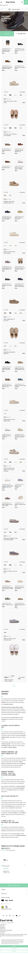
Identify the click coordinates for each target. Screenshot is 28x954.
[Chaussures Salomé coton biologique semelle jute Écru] (10, 195)
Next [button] (26, 10)
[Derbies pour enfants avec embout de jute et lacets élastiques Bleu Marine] (10, 461)
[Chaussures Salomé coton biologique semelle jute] (14, 182)
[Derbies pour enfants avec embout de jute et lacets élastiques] (14, 450)
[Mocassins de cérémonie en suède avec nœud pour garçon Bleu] (15, 531)
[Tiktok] (10, 915)
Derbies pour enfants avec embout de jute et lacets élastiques (9, 470)
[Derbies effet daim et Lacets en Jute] (14, 551)
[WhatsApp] (20, 915)
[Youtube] (16, 915)
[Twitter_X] (13, 915)
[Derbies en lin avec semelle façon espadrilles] (14, 232)
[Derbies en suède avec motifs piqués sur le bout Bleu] (5, 632)
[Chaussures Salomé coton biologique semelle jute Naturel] (5, 195)
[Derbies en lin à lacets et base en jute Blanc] (15, 94)
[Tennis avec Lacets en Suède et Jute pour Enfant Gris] (15, 127)
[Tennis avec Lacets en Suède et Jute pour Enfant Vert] (20, 127)
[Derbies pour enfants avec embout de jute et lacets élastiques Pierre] (5, 461)
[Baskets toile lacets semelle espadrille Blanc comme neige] (10, 675)
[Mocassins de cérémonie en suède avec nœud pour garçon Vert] (10, 531)
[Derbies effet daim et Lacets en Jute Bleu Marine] (10, 564)
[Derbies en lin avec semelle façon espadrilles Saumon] (15, 245)
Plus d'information (22, 92)
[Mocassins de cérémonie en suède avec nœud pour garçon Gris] (5, 531)
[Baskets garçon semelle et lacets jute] (14, 299)
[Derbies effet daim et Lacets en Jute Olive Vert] (20, 564)
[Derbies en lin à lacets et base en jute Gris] (20, 94)
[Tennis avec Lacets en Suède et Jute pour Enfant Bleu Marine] (10, 127)
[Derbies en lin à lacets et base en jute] (14, 81)
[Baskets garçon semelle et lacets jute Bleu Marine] (10, 312)
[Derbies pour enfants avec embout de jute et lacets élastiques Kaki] (20, 461)
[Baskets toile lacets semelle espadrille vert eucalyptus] (13, 675)
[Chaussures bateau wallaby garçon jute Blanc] (10, 345)
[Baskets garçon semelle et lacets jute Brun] (5, 312)
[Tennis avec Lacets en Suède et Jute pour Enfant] (14, 114)
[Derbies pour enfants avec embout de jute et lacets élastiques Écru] (15, 461)
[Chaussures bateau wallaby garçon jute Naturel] (5, 345)
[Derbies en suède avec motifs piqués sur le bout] (14, 619)
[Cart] (26, 2)
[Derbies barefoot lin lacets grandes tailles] (14, 400)
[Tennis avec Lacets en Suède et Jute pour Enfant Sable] (5, 127)
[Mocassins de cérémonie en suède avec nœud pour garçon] (14, 518)
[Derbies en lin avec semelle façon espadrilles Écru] (5, 245)
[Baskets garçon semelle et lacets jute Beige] (20, 312)
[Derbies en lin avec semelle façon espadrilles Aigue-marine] (10, 245)
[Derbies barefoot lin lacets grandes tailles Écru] (5, 413)
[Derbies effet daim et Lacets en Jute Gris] (5, 564)
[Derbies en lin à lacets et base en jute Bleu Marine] (10, 94)
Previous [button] (1, 10)
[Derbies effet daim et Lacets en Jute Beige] (15, 564)
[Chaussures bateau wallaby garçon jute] (14, 332)
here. (19, 943)
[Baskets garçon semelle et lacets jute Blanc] (15, 312)
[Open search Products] (22, 2)
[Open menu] (1, 2)
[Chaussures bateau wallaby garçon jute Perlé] (15, 345)
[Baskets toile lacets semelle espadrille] (14, 649)
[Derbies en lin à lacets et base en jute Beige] (5, 94)
